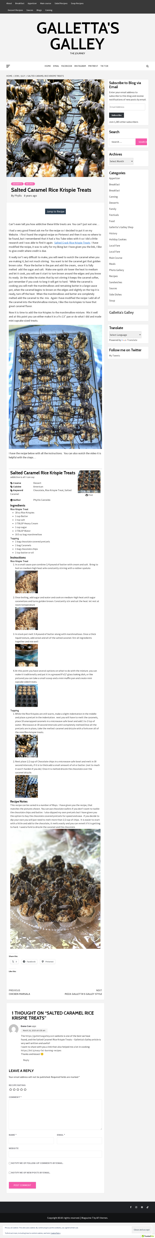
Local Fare (114, 245)
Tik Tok (104, 66)
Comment (15, 1097)
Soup (112, 300)
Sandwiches (115, 282)
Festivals (114, 215)
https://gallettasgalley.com (39, 1035)
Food (112, 221)
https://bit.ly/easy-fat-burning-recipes (41, 1050)
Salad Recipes (61, 3)
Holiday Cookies (118, 239)
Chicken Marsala (19, 992)
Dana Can (26, 1026)
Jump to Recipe (55, 211)
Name (12, 1134)
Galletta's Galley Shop (121, 227)
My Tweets (114, 355)
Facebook (66, 66)
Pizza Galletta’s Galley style (83, 992)
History (113, 233)
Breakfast (19, 3)
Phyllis (18, 195)
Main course (45, 3)
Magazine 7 (87, 1217)
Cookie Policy (56, 1233)
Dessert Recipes (15, 10)
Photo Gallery (116, 270)
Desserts (17, 184)
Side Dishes (115, 294)
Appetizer (32, 3)
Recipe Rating (17, 1085)
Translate (132, 339)
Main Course (115, 257)
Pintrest (93, 66)
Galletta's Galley (77, 35)
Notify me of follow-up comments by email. (37, 1162)
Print (90, 495)
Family (112, 209)
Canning (48, 10)
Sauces (29, 10)
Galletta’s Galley (121, 312)
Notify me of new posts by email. (30, 1172)
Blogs (39, 10)
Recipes (29, 184)
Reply (26, 1060)
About (9, 3)
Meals (112, 264)
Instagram (80, 66)
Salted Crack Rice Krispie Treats (72, 242)
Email (56, 66)
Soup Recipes (77, 3)
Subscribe (117, 115)
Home (48, 66)
